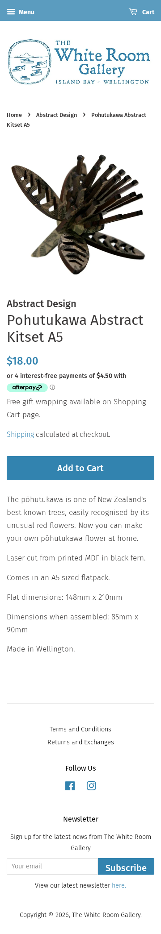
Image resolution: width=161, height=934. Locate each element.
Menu (25, 12)
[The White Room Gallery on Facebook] (70, 788)
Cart (147, 12)
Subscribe (126, 868)
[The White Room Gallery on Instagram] (91, 788)
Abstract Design (56, 115)
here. (119, 885)
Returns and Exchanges (80, 742)
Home (14, 115)
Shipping (20, 434)
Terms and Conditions (80, 729)
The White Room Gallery (106, 915)
